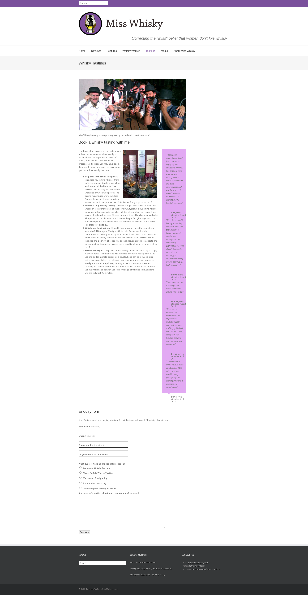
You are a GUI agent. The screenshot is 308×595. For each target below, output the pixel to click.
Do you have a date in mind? (93, 454)
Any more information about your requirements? (109, 493)
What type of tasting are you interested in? (102, 463)
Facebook (225, 3)
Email (87, 435)
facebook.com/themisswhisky (206, 569)
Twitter (220, 3)
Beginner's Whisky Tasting (96, 468)
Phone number (91, 445)
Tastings (150, 51)
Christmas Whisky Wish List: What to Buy (147, 575)
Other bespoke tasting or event (99, 488)
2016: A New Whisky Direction (143, 562)
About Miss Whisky (184, 51)
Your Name (89, 426)
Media (164, 51)
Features (112, 51)
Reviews (96, 51)
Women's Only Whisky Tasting (97, 473)
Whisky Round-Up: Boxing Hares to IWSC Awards (151, 568)
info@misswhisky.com (198, 562)
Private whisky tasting (94, 483)
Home (82, 51)
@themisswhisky (197, 565)
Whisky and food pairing (94, 478)
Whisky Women (131, 51)
